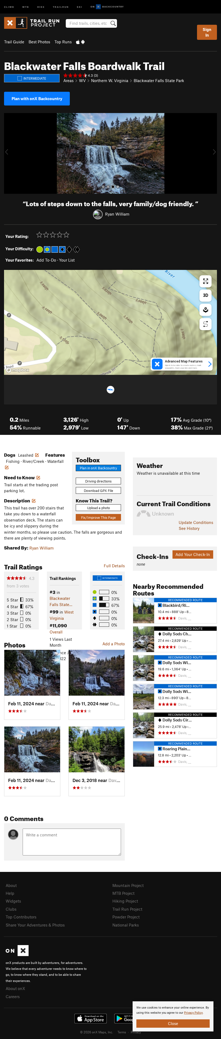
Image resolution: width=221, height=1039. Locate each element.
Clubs (11, 909)
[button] (9, 153)
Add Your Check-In (192, 554)
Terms (122, 1032)
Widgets (13, 901)
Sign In (207, 32)
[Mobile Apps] (80, 41)
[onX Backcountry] (107, 7)
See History (189, 528)
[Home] (34, 23)
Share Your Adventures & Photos (35, 924)
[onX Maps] (17, 954)
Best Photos (39, 41)
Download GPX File (98, 490)
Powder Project (126, 916)
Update (196, 522)
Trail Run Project (127, 909)
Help (10, 893)
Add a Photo (113, 643)
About (11, 885)
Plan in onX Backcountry (98, 468)
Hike (41, 6)
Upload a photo (98, 508)
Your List (67, 260)
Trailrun (61, 6)
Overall (56, 631)
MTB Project (123, 893)
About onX (15, 988)
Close (173, 1023)
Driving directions (98, 481)
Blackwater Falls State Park (159, 80)
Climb (9, 6)
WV (82, 80)
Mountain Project (128, 885)
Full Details (114, 565)
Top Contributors (21, 916)
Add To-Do (46, 260)
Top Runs (63, 41)
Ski (79, 6)
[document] (173, 1016)
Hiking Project (125, 901)
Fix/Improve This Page (98, 517)
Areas (68, 80)
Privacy (136, 1032)
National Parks (125, 924)
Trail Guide (14, 41)
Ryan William (117, 214)
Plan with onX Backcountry (37, 98)
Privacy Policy (193, 1013)
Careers (13, 996)
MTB (25, 6)
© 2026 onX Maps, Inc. (96, 1032)
